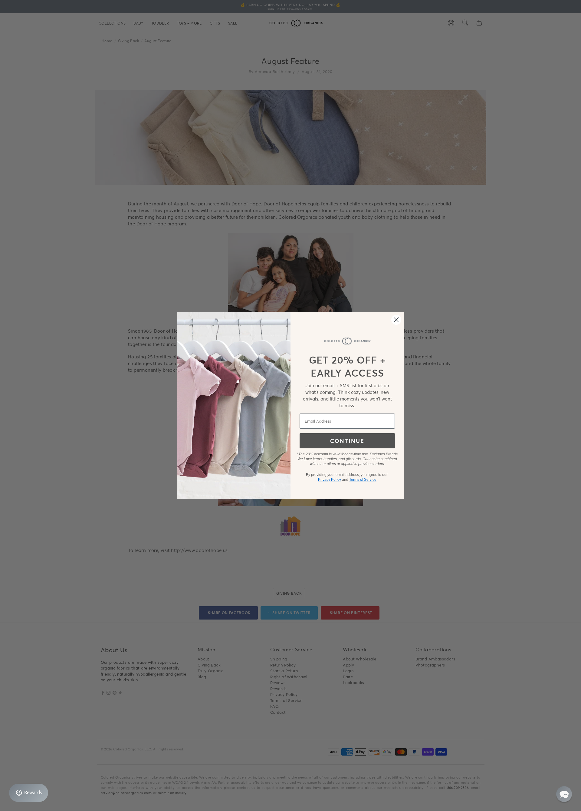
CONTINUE (347, 440)
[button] (564, 794)
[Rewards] (28, 793)
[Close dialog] (396, 319)
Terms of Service (362, 479)
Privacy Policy (329, 479)
